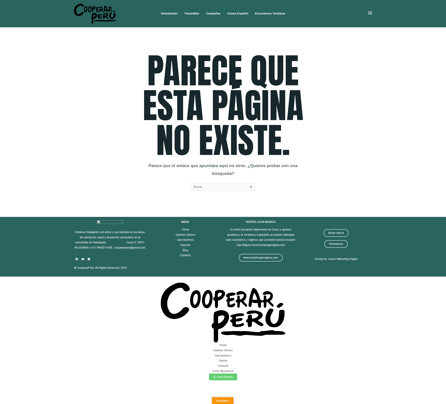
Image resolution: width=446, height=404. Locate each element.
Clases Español (237, 13)
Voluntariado (169, 13)
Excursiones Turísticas (270, 13)
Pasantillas (192, 13)
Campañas (213, 13)
